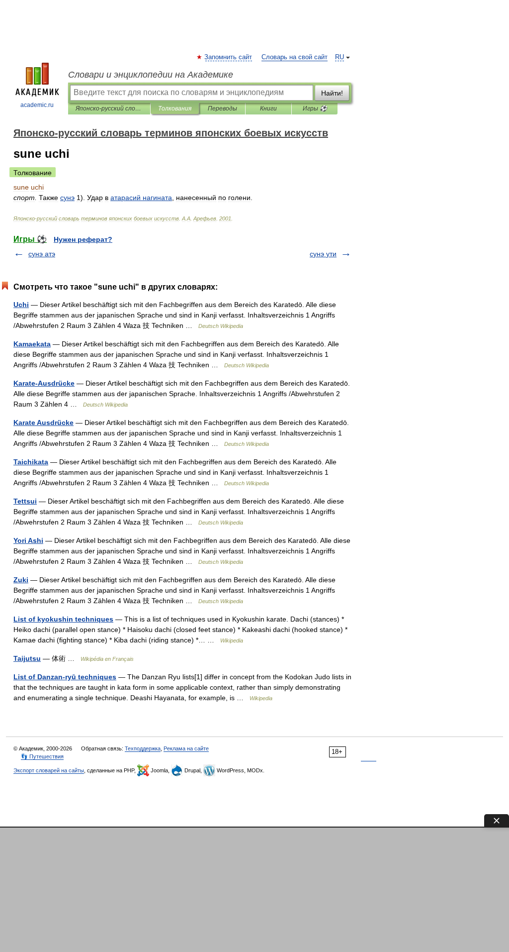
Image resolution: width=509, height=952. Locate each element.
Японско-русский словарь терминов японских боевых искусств (109, 108)
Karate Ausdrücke (43, 422)
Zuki (20, 580)
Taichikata (30, 462)
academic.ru (37, 105)
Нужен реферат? (83, 239)
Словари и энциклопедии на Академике (150, 75)
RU (339, 57)
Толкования (174, 108)
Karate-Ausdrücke (44, 383)
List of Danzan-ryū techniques (64, 677)
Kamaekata (32, 344)
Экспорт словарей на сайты (48, 770)
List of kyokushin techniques (63, 619)
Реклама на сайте (186, 748)
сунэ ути (323, 254)
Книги (268, 108)
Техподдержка (143, 748)
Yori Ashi (28, 540)
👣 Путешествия (42, 756)
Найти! (332, 93)
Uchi (21, 305)
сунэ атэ (41, 254)
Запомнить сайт (228, 57)
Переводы (222, 108)
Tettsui (25, 501)
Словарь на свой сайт (294, 57)
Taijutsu (27, 658)
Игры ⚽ (315, 108)
